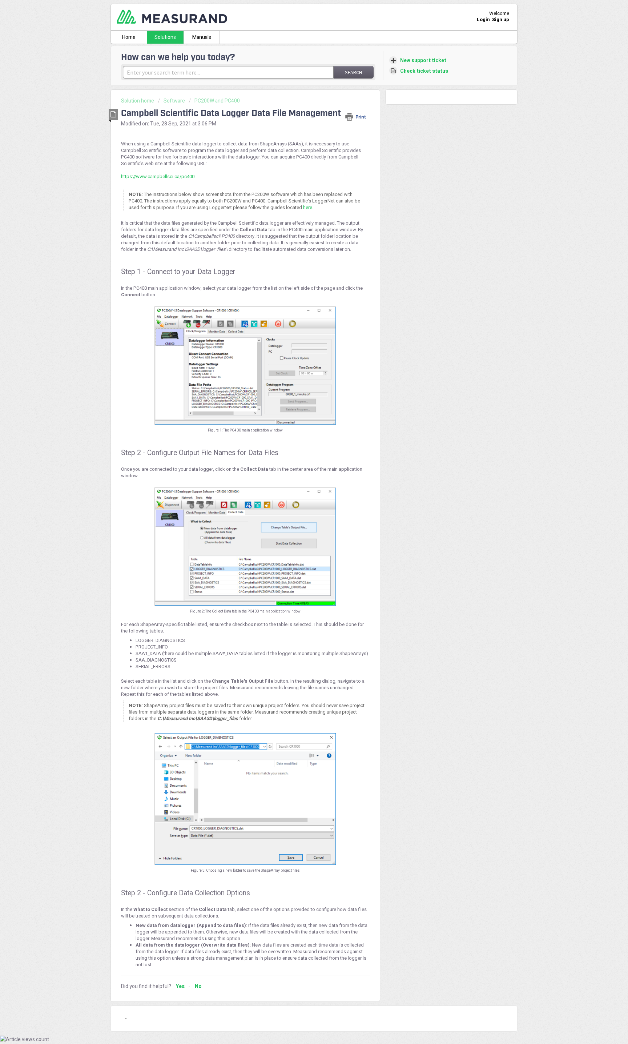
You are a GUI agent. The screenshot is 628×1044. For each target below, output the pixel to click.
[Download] (300, 439)
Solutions (165, 37)
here (307, 207)
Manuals (201, 37)
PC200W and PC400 (217, 101)
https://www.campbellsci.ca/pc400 (157, 176)
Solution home (138, 101)
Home (129, 37)
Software (174, 101)
